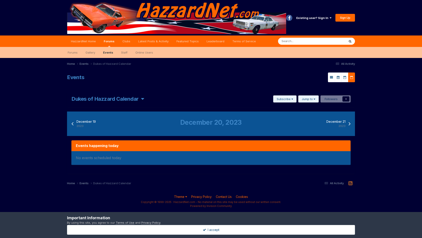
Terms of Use (125, 222)
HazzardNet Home (83, 41)
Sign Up (345, 17)
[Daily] (351, 77)
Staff (124, 52)
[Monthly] (338, 77)
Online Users (144, 52)
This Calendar (330, 41)
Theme (179, 197)
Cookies (242, 197)
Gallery (90, 52)
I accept (212, 230)
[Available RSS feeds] (350, 183)
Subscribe (284, 99)
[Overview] (331, 77)
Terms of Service (244, 41)
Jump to (308, 99)
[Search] (350, 41)
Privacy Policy (201, 197)
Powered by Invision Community (211, 206)
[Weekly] (344, 77)
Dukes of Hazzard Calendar (106, 99)
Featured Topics (187, 41)
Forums (109, 41)
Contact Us (224, 197)
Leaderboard (215, 41)
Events (108, 52)
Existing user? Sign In (313, 18)
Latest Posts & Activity (153, 41)
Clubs (126, 41)
